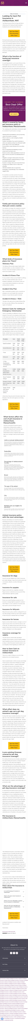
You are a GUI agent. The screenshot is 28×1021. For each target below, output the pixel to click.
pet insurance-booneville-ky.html (10, 1001)
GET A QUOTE (14, 114)
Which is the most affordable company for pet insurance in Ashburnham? (13, 901)
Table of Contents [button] (14, 14)
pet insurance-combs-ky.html (13, 1016)
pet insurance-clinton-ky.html (11, 1015)
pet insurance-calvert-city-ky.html (18, 1008)
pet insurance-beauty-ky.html (9, 998)
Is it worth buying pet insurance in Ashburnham (12, 891)
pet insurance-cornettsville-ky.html (15, 1018)
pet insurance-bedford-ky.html (9, 1000)
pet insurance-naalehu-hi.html (11, 988)
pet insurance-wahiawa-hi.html (9, 990)
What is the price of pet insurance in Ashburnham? (12, 896)
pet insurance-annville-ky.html (9, 993)
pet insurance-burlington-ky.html (15, 1005)
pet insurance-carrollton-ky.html (10, 1013)
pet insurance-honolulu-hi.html (20, 980)
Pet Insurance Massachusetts (8, 931)
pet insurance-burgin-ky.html (12, 1003)
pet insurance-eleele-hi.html (6, 978)
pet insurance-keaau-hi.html (19, 985)
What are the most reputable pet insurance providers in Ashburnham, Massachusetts (12, 907)
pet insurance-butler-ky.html (16, 1007)
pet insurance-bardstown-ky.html (10, 997)
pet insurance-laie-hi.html (15, 987)
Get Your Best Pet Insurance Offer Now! (14, 33)
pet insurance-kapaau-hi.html (17, 983)
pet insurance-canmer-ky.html (9, 1011)
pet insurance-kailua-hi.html (17, 982)
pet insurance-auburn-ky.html (9, 995)
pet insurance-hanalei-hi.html (18, 978)
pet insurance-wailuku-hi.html (9, 992)
